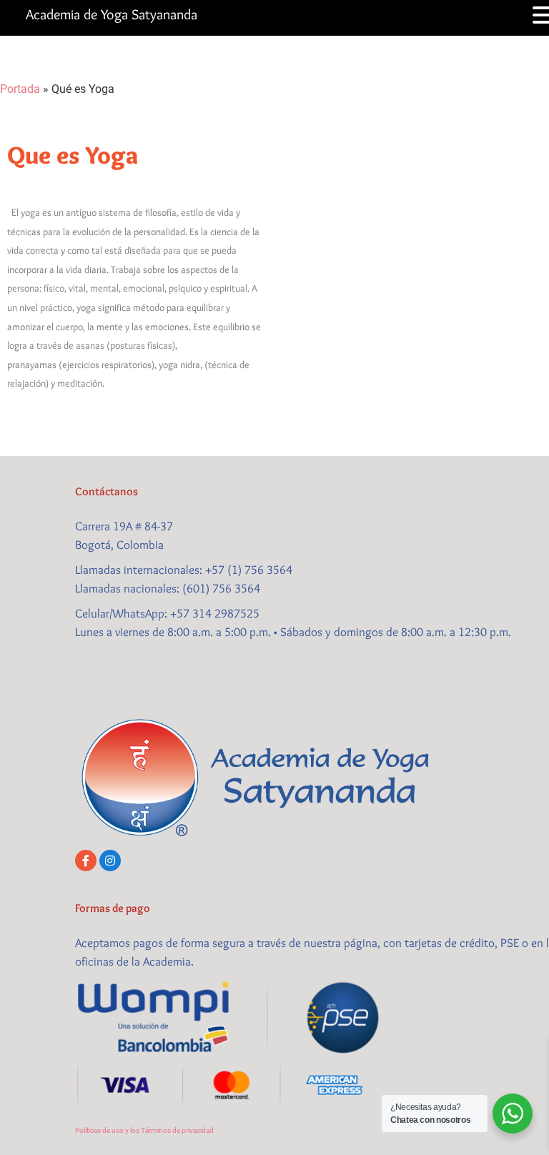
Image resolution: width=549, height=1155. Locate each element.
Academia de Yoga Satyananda (111, 14)
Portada (20, 89)
